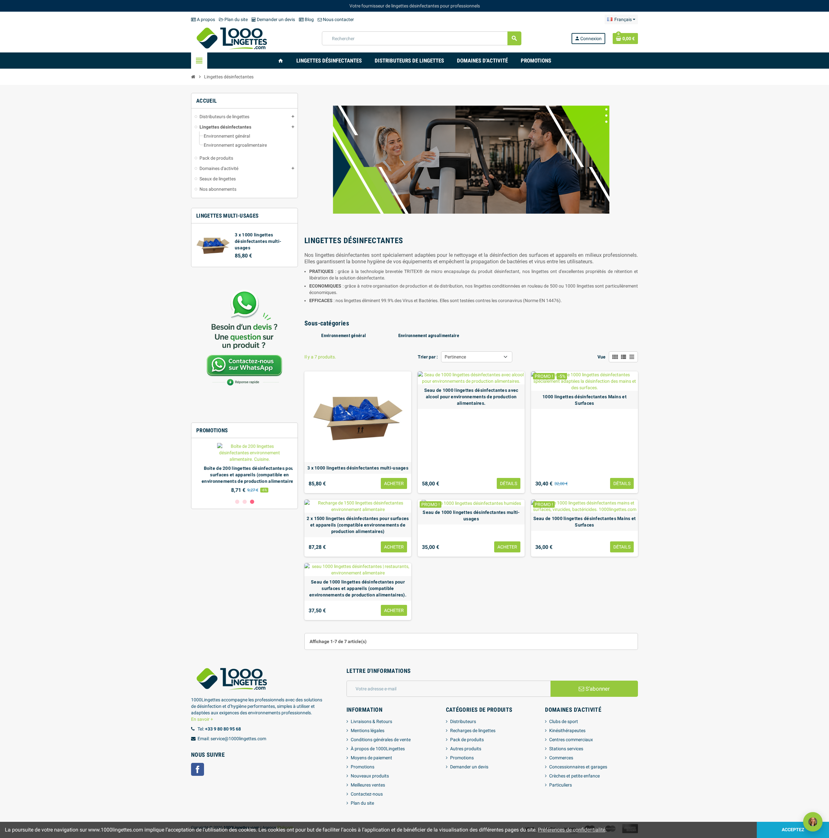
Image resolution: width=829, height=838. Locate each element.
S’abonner (597, 688)
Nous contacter (338, 19)
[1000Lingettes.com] (231, 37)
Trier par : (428, 356)
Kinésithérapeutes (567, 730)
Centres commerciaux (571, 739)
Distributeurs (463, 721)
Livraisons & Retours (371, 721)
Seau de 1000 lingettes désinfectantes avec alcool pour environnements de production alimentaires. (471, 397)
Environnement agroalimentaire (428, 335)
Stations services (566, 748)
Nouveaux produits (370, 775)
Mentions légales (367, 730)
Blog (309, 19)
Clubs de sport (563, 721)
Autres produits (465, 748)
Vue (601, 356)
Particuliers (560, 784)
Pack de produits (467, 739)
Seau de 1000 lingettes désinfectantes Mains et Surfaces (584, 521)
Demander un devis (275, 19)
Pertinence (455, 356)
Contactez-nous (367, 794)
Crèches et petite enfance (574, 775)
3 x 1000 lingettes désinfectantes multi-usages (258, 241)
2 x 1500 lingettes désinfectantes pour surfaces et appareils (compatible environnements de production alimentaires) (358, 525)
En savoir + (202, 719)
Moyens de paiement (371, 757)
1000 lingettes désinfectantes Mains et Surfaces (584, 400)
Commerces (561, 757)
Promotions (362, 766)
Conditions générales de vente (381, 739)
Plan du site (235, 19)
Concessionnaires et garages (578, 766)
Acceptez (793, 829)
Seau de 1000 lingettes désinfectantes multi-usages (471, 515)
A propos (205, 19)
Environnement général (343, 335)
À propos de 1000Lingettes (378, 748)
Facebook (197, 769)
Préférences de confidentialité (571, 830)
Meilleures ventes (368, 784)
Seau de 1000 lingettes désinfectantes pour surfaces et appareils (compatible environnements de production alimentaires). (357, 588)
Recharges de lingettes (472, 730)
